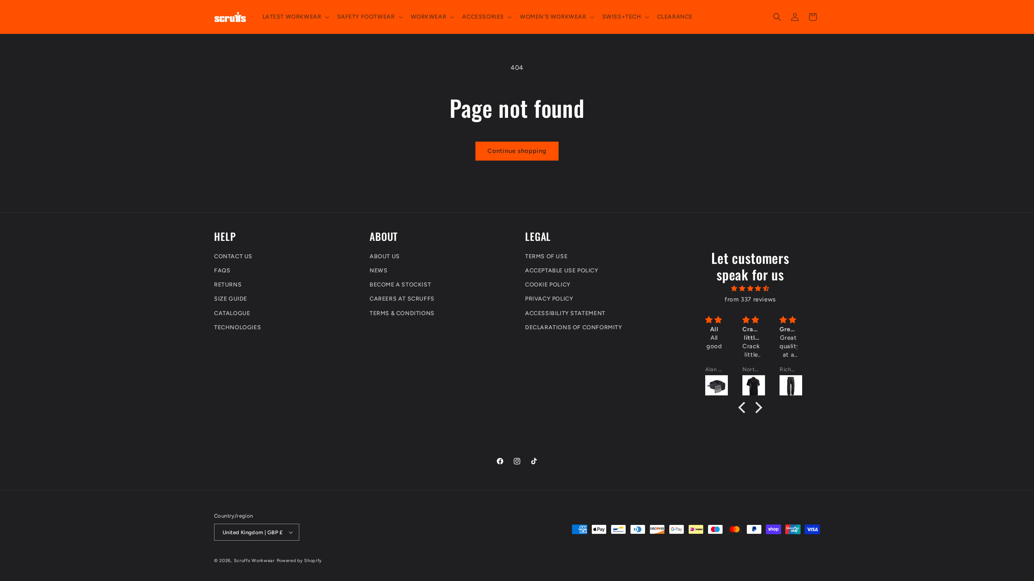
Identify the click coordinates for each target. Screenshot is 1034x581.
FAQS (222, 270)
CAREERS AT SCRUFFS (402, 298)
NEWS (378, 270)
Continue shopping (517, 151)
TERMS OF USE (546, 256)
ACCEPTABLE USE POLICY (562, 270)
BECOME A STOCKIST (400, 284)
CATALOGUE (232, 313)
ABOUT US (385, 256)
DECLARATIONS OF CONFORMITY (573, 327)
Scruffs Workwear (254, 560)
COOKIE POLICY (548, 284)
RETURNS (228, 284)
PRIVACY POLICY (549, 298)
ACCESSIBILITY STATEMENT (565, 313)
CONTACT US (233, 256)
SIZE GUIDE (230, 298)
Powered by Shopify (299, 560)
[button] (295, 16)
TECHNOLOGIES (237, 327)
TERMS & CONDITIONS (402, 313)
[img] (750, 288)
